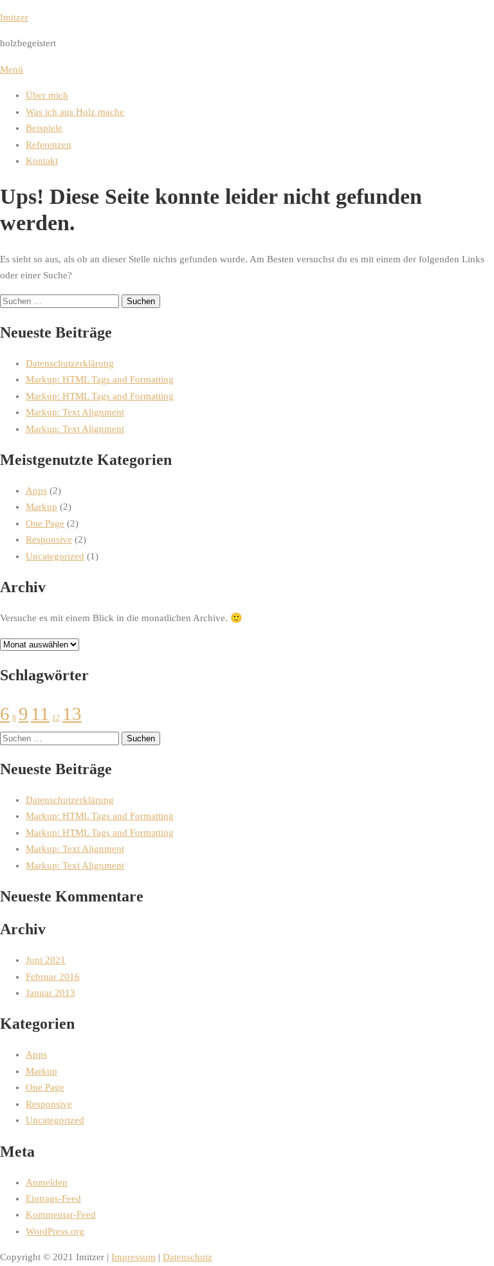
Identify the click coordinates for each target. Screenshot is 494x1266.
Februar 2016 (53, 977)
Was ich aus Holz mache (75, 112)
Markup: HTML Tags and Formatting (100, 379)
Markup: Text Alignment (75, 412)
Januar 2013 (50, 993)
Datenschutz (187, 1257)
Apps (36, 490)
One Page (45, 523)
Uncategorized (55, 556)
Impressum (133, 1257)
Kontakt (42, 161)
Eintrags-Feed (53, 1198)
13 (72, 713)
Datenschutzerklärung (70, 363)
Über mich (47, 95)
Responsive (49, 539)
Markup (41, 507)
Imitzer (14, 17)
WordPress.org (55, 1231)
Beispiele (44, 128)
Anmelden (47, 1182)
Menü (11, 69)
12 (56, 717)
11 (40, 713)
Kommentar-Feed (61, 1214)
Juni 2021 (46, 960)
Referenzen (48, 145)
